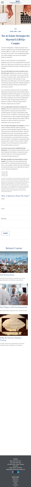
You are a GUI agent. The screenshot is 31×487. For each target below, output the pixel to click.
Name (3, 199)
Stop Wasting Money (7, 275)
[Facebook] (13, 472)
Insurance (15, 485)
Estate (15, 483)
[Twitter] (15, 472)
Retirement (15, 479)
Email (2, 209)
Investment (15, 481)
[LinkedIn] (18, 472)
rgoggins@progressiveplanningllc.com (15, 469)
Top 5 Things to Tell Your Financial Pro (13, 307)
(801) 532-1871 (17, 461)
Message (3, 218)
